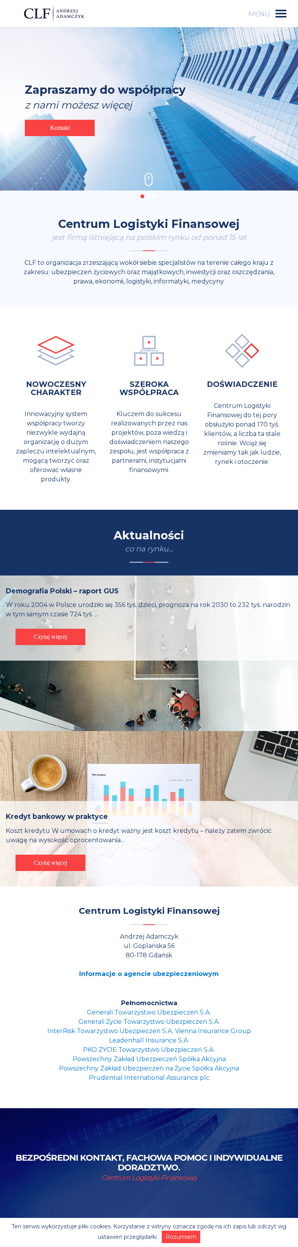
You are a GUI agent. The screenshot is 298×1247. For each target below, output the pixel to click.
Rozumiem (181, 1236)
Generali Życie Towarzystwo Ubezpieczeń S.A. (149, 1021)
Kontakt (60, 127)
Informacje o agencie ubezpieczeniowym (149, 974)
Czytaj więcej (50, 636)
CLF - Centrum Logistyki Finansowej (54, 13)
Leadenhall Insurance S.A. (149, 1040)
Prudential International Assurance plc (149, 1077)
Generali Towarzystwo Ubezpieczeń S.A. (149, 1012)
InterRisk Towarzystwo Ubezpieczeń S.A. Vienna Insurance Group (149, 1031)
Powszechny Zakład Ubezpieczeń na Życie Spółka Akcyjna (149, 1068)
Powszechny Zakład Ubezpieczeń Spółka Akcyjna (149, 1059)
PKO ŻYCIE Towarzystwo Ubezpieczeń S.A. (149, 1049)
